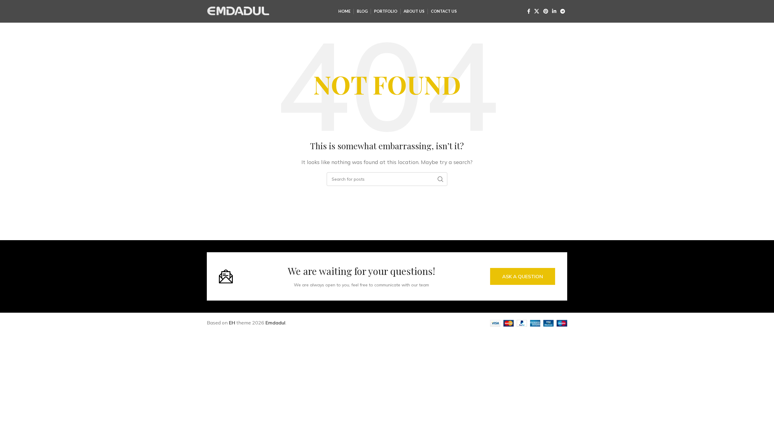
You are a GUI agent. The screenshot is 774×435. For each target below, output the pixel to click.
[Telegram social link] (562, 11)
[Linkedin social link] (554, 11)
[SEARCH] (440, 179)
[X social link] (536, 11)
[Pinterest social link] (545, 11)
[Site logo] (238, 11)
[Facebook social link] (528, 11)
